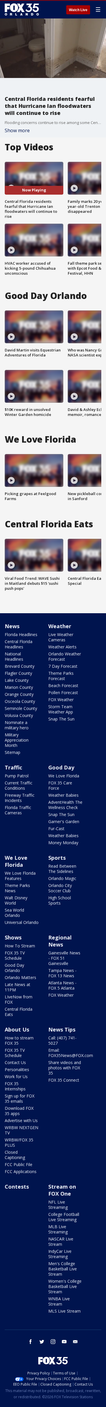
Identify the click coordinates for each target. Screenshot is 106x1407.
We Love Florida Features (20, 875)
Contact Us (15, 1062)
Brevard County (19, 666)
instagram (53, 1341)
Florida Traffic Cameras (18, 810)
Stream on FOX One (62, 1190)
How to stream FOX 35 (19, 1040)
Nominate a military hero (17, 725)
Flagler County (18, 673)
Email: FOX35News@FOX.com (70, 1052)
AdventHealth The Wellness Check (65, 804)
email (75, 1341)
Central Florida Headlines (18, 644)
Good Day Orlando (14, 967)
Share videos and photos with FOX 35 (64, 1068)
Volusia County (19, 715)
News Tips (61, 1029)
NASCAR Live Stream (60, 1241)
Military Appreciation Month (17, 740)
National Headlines (14, 656)
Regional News (60, 941)
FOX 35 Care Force (60, 785)
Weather (59, 626)
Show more (17, 130)
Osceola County (20, 701)
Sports (57, 857)
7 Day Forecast (62, 666)
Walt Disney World (16, 900)
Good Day (61, 767)
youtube (64, 1341)
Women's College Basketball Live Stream (65, 1286)
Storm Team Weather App (60, 709)
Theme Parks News (17, 888)
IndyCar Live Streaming (60, 1253)
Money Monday (63, 842)
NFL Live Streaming (58, 1204)
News (12, 626)
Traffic (13, 767)
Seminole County (21, 708)
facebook (30, 1341)
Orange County (19, 694)
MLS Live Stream (64, 1311)
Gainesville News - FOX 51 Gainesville (64, 958)
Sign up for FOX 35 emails (19, 1098)
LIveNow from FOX (18, 999)
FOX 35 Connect (63, 1080)
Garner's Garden (63, 821)
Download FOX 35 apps (19, 1110)
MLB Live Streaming (58, 1229)
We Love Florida (63, 776)
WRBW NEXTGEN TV (21, 1130)
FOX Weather (61, 699)
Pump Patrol (17, 776)
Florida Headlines (21, 634)
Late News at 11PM (17, 987)
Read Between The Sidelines (62, 868)
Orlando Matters (20, 977)
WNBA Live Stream (59, 1301)
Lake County (17, 680)
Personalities (17, 1069)
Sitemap (12, 752)
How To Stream (20, 946)
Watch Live (78, 10)
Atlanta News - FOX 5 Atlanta (62, 985)
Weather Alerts (62, 647)
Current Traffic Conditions (18, 785)
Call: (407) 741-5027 (62, 1040)
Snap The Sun (61, 719)
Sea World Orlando (14, 912)
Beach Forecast (63, 685)
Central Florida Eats (18, 1011)
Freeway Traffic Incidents (19, 797)
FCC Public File (18, 1164)
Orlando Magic (62, 878)
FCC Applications (21, 1171)
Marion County (19, 687)
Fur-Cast (56, 828)
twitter (42, 1341)
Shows (13, 937)
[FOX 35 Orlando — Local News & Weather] (22, 9)
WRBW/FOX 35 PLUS (19, 1142)
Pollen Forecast (63, 692)
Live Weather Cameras (60, 637)
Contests (17, 1186)
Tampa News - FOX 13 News (62, 973)
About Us (17, 1029)
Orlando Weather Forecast (64, 656)
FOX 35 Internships (15, 1086)
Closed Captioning (15, 1154)
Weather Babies (63, 795)
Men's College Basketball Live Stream (62, 1269)
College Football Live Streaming (63, 1216)
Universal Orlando (22, 922)
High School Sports (59, 900)
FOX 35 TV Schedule (15, 955)
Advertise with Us (21, 1120)
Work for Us (16, 1076)
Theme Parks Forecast (61, 675)
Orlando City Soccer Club (60, 888)
